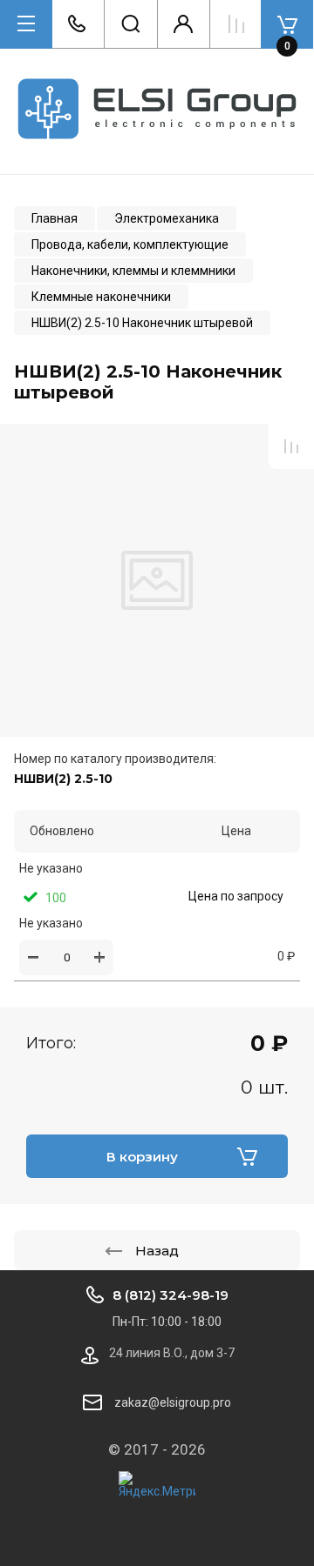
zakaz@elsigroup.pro (172, 1402)
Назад (157, 1250)
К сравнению (291, 446)
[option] (157, 580)
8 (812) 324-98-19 (171, 1295)
